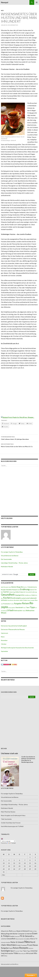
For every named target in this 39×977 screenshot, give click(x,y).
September (4, 651)
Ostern (25, 600)
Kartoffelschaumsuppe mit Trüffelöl (12, 826)
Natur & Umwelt (17, 942)
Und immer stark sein (9, 753)
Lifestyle (3, 942)
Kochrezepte (16, 598)
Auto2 (14, 931)
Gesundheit (7, 594)
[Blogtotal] (13, 664)
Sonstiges (5, 950)
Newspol (4, 2)
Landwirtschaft (25, 598)
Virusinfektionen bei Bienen (9, 555)
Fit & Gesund (26, 936)
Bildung (3, 934)
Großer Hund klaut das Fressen (10, 823)
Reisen (25, 603)
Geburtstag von (20, 592)
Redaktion (14, 25)
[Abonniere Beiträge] (2, 898)
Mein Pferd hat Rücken (8, 812)
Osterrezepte (30, 600)
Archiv (6, 931)
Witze (5, 955)
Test (24, 607)
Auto (9, 587)
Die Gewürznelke (6, 559)
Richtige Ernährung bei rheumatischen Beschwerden (17, 648)
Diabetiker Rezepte (11, 589)
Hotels (33, 595)
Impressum (4, 633)
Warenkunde (22, 953)
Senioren (30, 948)
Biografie (20, 587)
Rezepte (23, 947)
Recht (10, 948)
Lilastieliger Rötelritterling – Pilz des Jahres (14, 563)
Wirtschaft (30, 953)
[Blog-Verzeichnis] (5, 664)
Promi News (32, 945)
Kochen (7, 597)
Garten (6, 592)
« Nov (3, 875)
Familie (12, 936)
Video (23, 610)
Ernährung (24, 589)
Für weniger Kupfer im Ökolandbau (12, 552)
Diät (18, 589)
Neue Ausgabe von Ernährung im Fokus (13, 815)
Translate (13, 843)
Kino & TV (33, 939)
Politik (18, 945)
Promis (12, 603)
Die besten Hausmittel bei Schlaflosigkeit (14, 626)
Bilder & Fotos (33, 931)
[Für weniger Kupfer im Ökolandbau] (6, 535)
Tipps (32, 607)
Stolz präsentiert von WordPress (9, 964)
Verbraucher (18, 610)
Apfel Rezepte (4, 587)
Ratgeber (18, 603)
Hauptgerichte (19, 595)
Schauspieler (11, 607)
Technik (17, 951)
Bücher (25, 587)
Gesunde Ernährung (31, 592)
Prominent (24, 945)
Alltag (2, 931)
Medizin (5, 600)
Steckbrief (19, 607)
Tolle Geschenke (6, 819)
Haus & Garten (20, 938)
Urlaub (10, 610)
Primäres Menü (36, 2)
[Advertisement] (19, 391)
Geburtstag (12, 592)
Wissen (3, 613)
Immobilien (27, 939)
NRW (21, 600)
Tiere (27, 607)
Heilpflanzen (28, 595)
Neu (2, 10)
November (4, 640)
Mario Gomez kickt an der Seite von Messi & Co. (17, 445)
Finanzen (17, 936)
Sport (13, 951)
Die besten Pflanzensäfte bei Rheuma (13, 629)
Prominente (6, 604)
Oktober (3, 644)
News (3, 637)
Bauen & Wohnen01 (23, 931)
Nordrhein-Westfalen (13, 600)
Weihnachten (30, 610)
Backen (13, 587)
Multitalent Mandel (7, 566)
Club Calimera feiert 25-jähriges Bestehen (15, 438)
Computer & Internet (25, 934)
